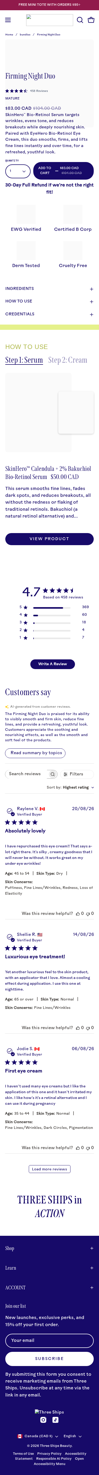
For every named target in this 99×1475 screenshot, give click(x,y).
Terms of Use (23, 1454)
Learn (10, 1268)
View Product (49, 539)
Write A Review (52, 664)
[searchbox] (26, 774)
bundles (25, 34)
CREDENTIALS (19, 314)
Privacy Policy (49, 1454)
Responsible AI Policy (54, 1459)
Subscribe (49, 1359)
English (70, 1436)
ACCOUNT (15, 1287)
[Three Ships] (49, 20)
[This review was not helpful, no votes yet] (88, 913)
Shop (9, 1248)
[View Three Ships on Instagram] (43, 1420)
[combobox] (70, 787)
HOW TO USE (18, 302)
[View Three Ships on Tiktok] (55, 1420)
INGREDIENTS (19, 289)
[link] (26, 91)
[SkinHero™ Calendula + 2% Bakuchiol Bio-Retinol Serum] (38, 412)
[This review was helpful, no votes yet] (78, 913)
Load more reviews (49, 1169)
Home (9, 34)
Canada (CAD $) (39, 1436)
